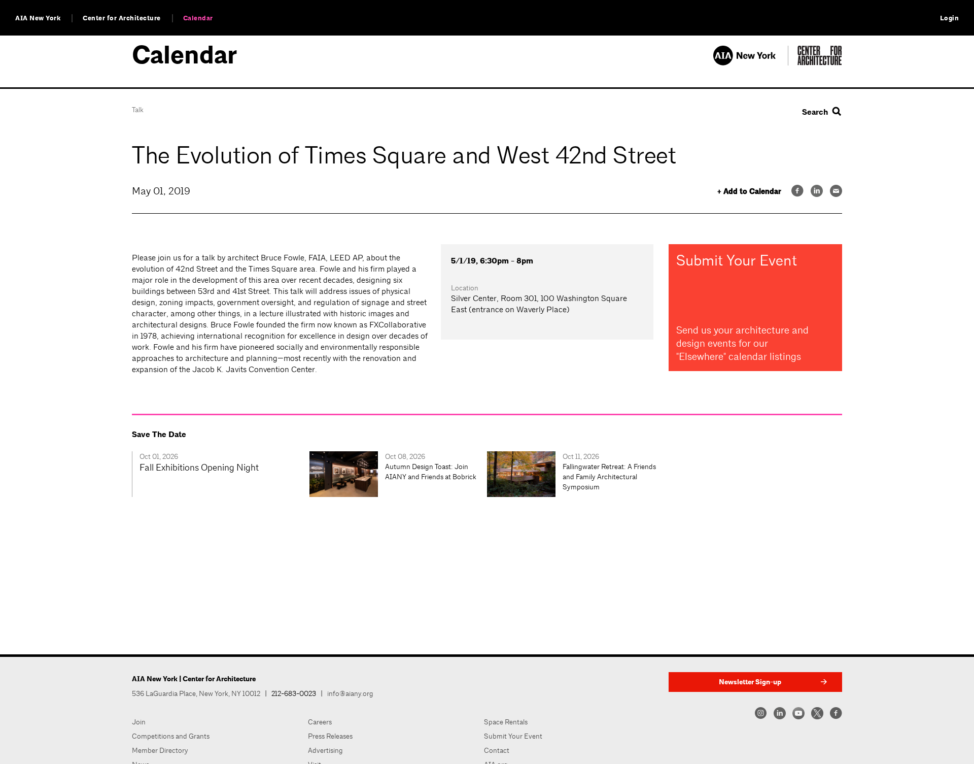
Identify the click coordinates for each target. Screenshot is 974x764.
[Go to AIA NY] (750, 63)
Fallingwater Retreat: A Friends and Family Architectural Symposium (609, 476)
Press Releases (330, 736)
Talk (138, 109)
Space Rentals (506, 721)
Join (139, 721)
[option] (220, 474)
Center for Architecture (122, 18)
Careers (320, 721)
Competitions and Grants (171, 736)
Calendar (198, 18)
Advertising (325, 750)
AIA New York (37, 18)
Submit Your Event (513, 736)
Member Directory (160, 750)
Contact (496, 750)
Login (949, 18)
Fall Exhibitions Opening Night (199, 467)
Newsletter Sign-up (750, 682)
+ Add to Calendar (749, 191)
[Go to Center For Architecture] (819, 63)
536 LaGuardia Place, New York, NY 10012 (196, 693)
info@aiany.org (350, 693)
